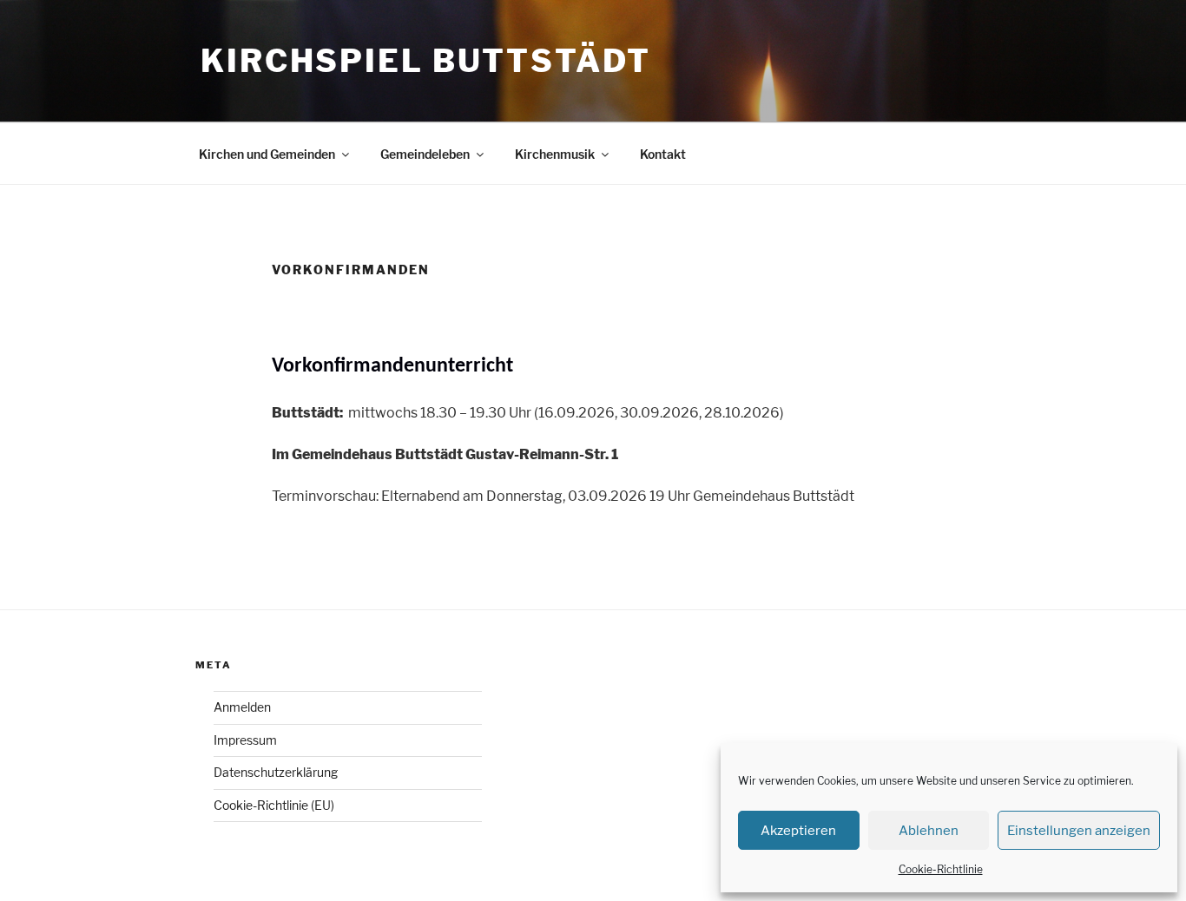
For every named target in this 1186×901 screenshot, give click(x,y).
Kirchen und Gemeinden (267, 154)
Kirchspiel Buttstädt (426, 61)
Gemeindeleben (425, 154)
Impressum (245, 740)
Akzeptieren (798, 831)
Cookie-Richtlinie (941, 869)
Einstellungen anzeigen (1078, 831)
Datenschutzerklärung (276, 772)
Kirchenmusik (555, 154)
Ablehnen (929, 831)
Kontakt (663, 154)
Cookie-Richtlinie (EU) (274, 805)
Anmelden (242, 707)
